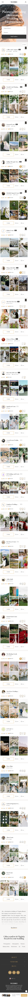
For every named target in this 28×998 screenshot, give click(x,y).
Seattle (16, 51)
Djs (19, 946)
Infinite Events (10, 230)
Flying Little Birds (10, 268)
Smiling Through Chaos (12, 162)
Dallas (9, 126)
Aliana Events (9, 837)
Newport (9, 232)
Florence (16, 194)
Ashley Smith (9, 579)
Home (3, 5)
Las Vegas (9, 506)
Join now (24, 995)
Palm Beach (10, 194)
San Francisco (10, 340)
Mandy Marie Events (11, 616)
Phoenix (9, 618)
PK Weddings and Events (12, 474)
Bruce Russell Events (11, 372)
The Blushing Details (11, 654)
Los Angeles (10, 51)
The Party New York (11, 301)
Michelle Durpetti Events (12, 193)
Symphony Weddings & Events (12, 504)
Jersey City (18, 340)
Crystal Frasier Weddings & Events (12, 440)
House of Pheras (10, 339)
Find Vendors (14, 36)
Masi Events (9, 872)
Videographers (15, 943)
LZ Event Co (9, 729)
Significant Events (11, 406)
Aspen (14, 126)
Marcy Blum (9, 766)
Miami (9, 805)
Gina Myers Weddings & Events (12, 691)
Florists (23, 946)
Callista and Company (12, 49)
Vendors (9, 5)
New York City (10, 163)
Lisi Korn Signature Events (12, 803)
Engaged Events (10, 124)
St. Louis (9, 730)
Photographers (7, 943)
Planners (15, 5)
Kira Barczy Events (11, 541)
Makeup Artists (6, 946)
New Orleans (10, 475)
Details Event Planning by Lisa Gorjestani (12, 87)
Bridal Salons (14, 946)
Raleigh (9, 408)
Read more (14, 927)
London (9, 374)
